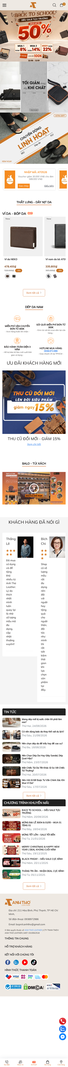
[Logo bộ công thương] (32, 986)
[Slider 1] (34, 35)
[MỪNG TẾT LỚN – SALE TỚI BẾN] (11, 838)
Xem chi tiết (34, 444)
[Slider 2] (34, 86)
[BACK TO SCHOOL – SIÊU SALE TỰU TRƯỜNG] (11, 813)
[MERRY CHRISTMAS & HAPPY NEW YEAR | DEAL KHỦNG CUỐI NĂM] (11, 850)
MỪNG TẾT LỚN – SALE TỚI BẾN (38, 834)
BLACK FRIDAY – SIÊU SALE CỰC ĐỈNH (42, 859)
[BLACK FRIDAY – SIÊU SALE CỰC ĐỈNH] (11, 862)
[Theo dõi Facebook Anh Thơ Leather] (8, 962)
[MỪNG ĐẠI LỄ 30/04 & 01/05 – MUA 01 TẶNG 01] (11, 826)
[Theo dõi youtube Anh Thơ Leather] (25, 962)
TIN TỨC (10, 712)
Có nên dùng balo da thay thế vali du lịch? (43, 731)
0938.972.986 (51, 351)
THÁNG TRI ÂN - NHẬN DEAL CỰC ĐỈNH (43, 871)
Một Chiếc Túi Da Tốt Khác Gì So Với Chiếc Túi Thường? (43, 769)
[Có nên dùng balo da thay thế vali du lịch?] (11, 735)
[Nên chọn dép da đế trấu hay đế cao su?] (11, 747)
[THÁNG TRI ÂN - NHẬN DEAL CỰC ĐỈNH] (11, 874)
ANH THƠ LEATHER (33, 930)
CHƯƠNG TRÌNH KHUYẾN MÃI (26, 803)
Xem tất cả (32, 292)
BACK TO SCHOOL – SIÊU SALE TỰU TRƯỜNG (41, 811)
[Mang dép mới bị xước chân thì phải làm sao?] (11, 722)
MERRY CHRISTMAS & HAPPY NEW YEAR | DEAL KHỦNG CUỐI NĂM (41, 848)
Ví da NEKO (10, 259)
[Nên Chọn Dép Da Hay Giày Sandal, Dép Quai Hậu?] (11, 759)
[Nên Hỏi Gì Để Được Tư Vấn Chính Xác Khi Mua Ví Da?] (11, 783)
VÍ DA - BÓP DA (14, 214)
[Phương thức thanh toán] (27, 976)
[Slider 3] (34, 137)
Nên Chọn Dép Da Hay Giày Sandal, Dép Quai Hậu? (42, 757)
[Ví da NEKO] (23, 236)
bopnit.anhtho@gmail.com (30, 924)
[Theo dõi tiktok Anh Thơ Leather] (34, 962)
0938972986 (31, 919)
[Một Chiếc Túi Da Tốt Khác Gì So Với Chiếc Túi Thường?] (11, 771)
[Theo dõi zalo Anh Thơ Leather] (16, 962)
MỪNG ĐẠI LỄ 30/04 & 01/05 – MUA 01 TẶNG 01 (41, 824)
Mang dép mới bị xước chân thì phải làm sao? (42, 720)
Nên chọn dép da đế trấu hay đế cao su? (42, 743)
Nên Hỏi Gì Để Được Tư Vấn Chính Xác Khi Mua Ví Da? (43, 781)
